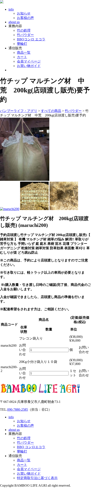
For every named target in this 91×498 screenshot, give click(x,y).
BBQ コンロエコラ (31, 447)
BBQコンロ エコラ (31, 39)
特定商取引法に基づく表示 (37, 478)
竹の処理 (23, 30)
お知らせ (23, 13)
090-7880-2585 (17, 409)
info (11, 9)
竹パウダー (25, 35)
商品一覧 (23, 52)
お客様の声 (25, 18)
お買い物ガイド (29, 66)
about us (14, 22)
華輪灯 (22, 43)
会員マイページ (29, 61)
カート (22, 57)
